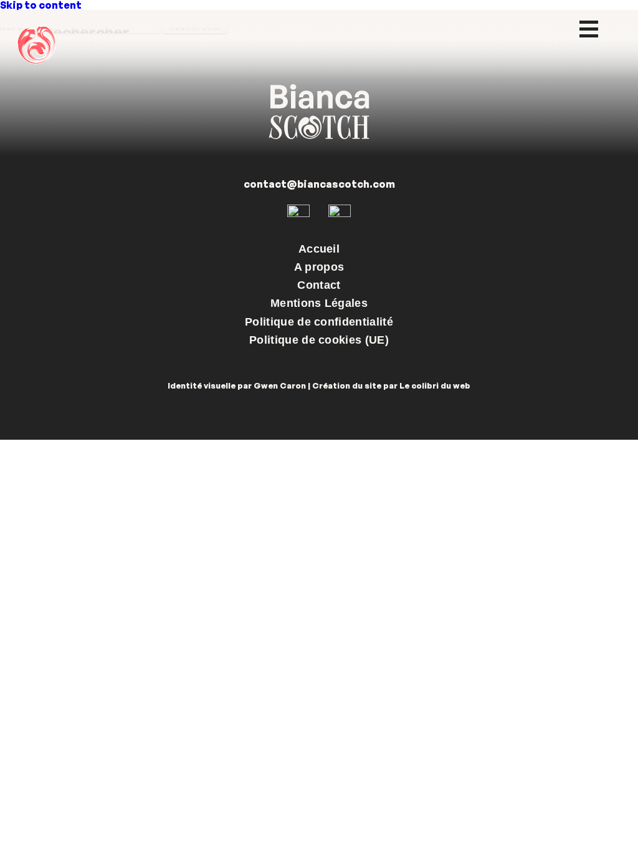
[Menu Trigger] (589, 28)
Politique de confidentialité (319, 322)
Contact (318, 285)
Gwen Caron (280, 385)
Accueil (319, 249)
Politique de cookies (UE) (319, 340)
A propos (319, 267)
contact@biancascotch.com (319, 184)
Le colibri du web (434, 385)
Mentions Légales (319, 303)
